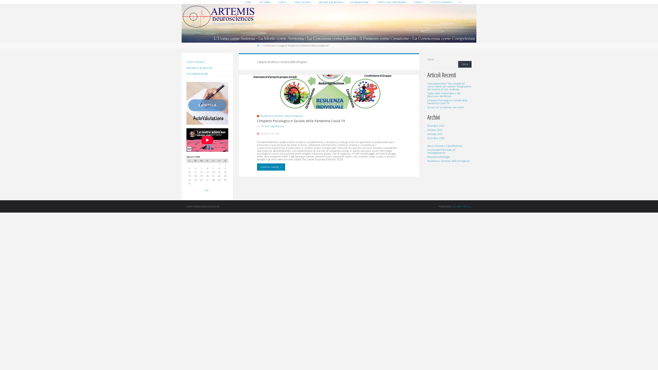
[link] (459, 2)
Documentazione (197, 74)
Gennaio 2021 (435, 134)
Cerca (430, 59)
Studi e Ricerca (195, 62)
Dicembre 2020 (435, 138)
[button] (192, 103)
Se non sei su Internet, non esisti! (445, 107)
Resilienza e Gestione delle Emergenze (281, 116)
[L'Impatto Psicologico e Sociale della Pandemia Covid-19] (329, 92)
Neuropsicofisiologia (438, 156)
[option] (207, 103)
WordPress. (466, 206)
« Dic (206, 190)
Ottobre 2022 (434, 130)
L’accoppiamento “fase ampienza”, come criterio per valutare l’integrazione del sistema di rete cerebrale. (449, 86)
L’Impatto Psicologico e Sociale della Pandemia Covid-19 (301, 121)
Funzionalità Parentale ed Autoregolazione (441, 151)
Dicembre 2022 (435, 125)
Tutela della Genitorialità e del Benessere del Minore (443, 95)
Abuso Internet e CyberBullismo (444, 145)
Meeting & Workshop (199, 68)
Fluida (454, 206)
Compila (207, 105)
